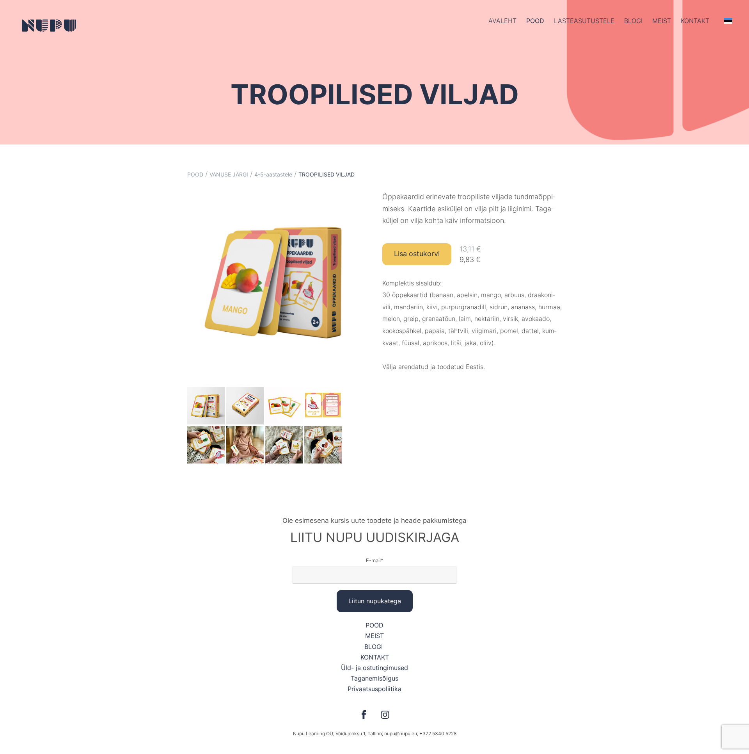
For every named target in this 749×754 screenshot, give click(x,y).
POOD (535, 21)
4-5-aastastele (273, 174)
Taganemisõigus (374, 678)
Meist (661, 21)
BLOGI (374, 647)
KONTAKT (374, 657)
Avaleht (502, 21)
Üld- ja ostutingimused (374, 668)
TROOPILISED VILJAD (326, 174)
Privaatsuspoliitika (374, 689)
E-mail (373, 560)
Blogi (633, 21)
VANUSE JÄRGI (228, 174)
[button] (728, 21)
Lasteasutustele (584, 21)
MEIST (374, 636)
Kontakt (695, 21)
